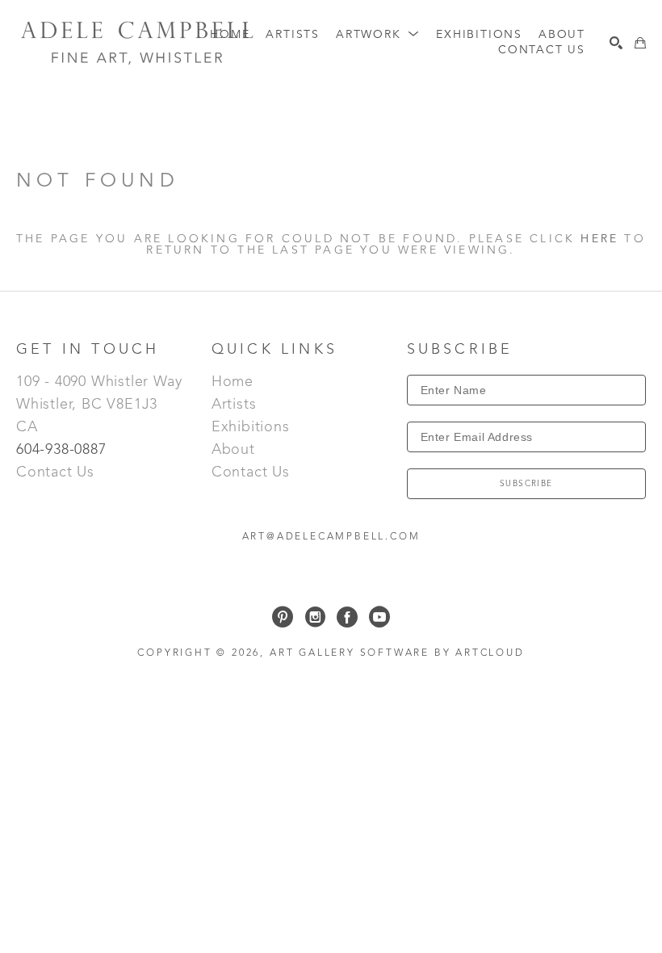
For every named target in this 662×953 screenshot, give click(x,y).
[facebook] (347, 617)
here (599, 239)
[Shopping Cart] (640, 42)
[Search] (616, 42)
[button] (378, 35)
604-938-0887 (63, 450)
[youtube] (379, 617)
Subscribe (526, 484)
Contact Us (55, 472)
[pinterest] (282, 617)
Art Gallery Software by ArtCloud (397, 653)
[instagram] (314, 617)
